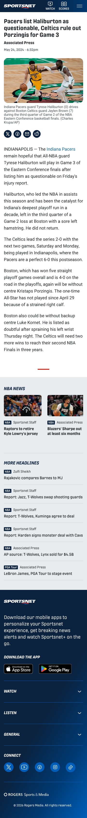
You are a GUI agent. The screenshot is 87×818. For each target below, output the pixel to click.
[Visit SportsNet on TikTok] (70, 767)
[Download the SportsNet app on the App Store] (18, 668)
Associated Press (19, 42)
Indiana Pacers (61, 149)
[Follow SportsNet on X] (9, 766)
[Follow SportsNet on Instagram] (55, 766)
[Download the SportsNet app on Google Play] (55, 668)
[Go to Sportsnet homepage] (20, 6)
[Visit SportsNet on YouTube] (24, 766)
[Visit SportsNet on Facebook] (39, 766)
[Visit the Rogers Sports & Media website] (26, 794)
